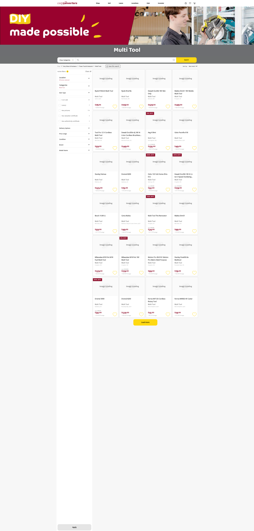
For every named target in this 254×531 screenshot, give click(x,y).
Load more (145, 322)
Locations (134, 3)
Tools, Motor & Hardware (70, 66)
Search (186, 60)
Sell (109, 3)
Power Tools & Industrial (86, 66)
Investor (161, 3)
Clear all (88, 71)
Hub (148, 3)
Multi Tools (98, 66)
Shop (98, 3)
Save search (114, 66)
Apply (74, 527)
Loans (121, 3)
